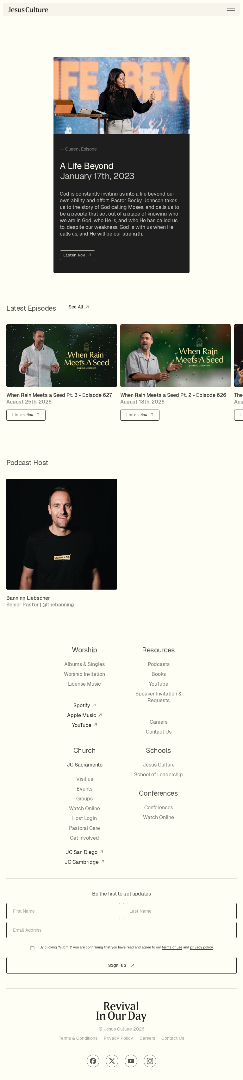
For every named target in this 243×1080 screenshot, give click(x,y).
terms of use (172, 947)
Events (84, 789)
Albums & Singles (84, 664)
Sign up (118, 965)
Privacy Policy (118, 1038)
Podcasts (159, 664)
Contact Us (158, 731)
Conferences (158, 807)
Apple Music (82, 715)
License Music (84, 684)
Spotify (82, 705)
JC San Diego (82, 852)
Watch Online (84, 808)
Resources (158, 649)
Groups (84, 798)
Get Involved (84, 838)
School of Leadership (158, 774)
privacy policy (201, 947)
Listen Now (75, 255)
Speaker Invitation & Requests (158, 697)
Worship (84, 649)
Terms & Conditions (78, 1038)
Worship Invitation (84, 674)
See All (76, 307)
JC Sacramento (85, 764)
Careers (158, 722)
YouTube (82, 725)
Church (84, 750)
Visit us (84, 779)
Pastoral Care (84, 828)
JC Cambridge (82, 862)
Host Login (84, 818)
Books (159, 674)
